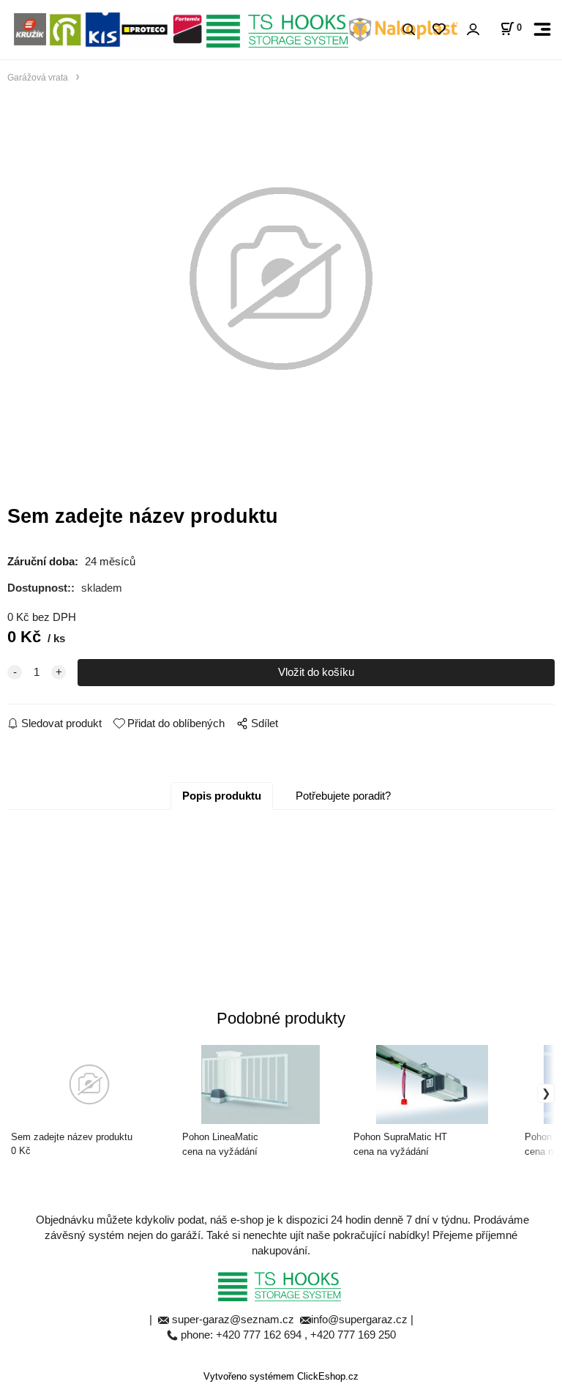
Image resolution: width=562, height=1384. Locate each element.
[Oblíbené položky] (439, 30)
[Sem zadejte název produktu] (281, 279)
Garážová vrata (37, 77)
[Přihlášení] (472, 30)
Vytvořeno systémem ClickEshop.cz (281, 1376)
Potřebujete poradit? (343, 795)
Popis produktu (221, 795)
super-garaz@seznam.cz (234, 1319)
